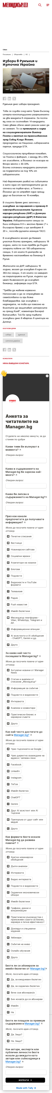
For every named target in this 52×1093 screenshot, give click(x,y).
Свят (5, 49)
